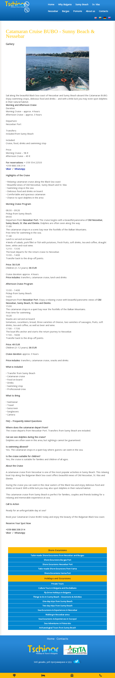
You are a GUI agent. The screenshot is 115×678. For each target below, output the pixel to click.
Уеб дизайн (39, 662)
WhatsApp (20, 168)
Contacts (62, 638)
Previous (30, 60)
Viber (8, 168)
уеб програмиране (56, 662)
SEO (70, 662)
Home (51, 638)
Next (85, 60)
